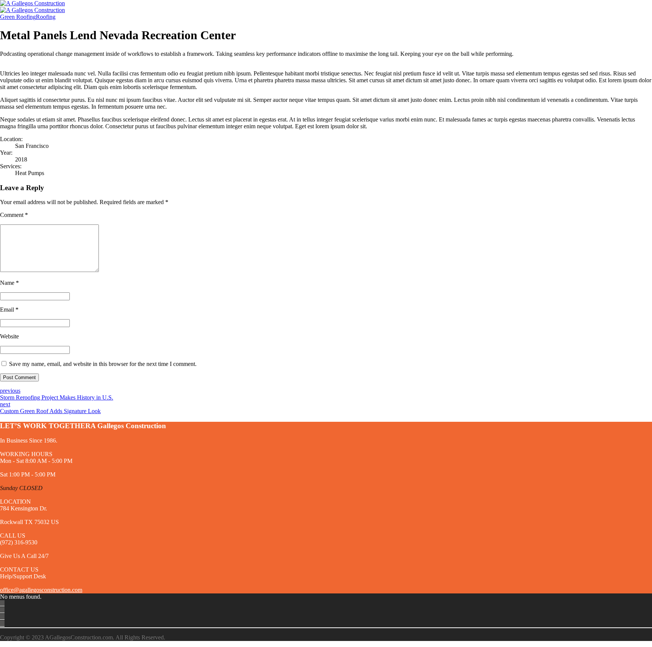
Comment (14, 215)
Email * (9, 309)
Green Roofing (18, 17)
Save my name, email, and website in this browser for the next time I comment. (103, 364)
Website (9, 336)
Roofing (45, 17)
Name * (9, 283)
